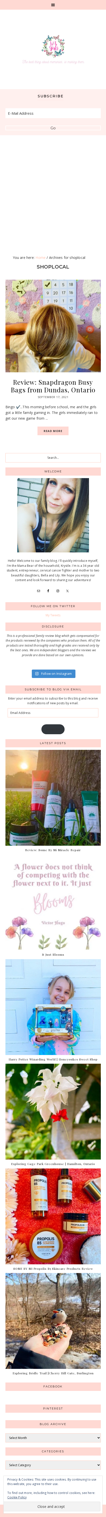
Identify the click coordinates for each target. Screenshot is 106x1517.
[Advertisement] (53, 191)
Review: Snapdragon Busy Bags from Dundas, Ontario (53, 386)
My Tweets (53, 615)
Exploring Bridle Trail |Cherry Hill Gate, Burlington (53, 1373)
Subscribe (53, 729)
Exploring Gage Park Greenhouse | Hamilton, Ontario (53, 1164)
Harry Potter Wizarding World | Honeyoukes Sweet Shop (53, 1059)
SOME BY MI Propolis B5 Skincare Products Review (53, 1269)
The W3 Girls (53, 49)
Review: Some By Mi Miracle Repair (53, 850)
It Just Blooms (53, 954)
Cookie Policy (17, 1497)
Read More (53, 431)
